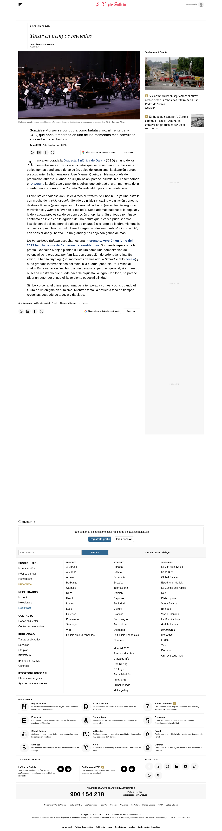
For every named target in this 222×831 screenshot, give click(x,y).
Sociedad (119, 603)
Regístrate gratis (100, 539)
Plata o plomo (169, 598)
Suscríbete (25, 584)
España (118, 582)
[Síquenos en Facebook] (149, 766)
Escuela (166, 650)
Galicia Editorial (172, 805)
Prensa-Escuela (148, 805)
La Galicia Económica (126, 634)
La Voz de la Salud (172, 566)
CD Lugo (119, 669)
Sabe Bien (167, 572)
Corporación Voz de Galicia (55, 805)
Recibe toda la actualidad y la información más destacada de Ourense (178, 747)
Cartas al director (28, 621)
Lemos (70, 603)
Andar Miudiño (122, 674)
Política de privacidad (84, 827)
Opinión (118, 592)
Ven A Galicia (169, 603)
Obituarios (119, 629)
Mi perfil (22, 597)
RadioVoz (103, 805)
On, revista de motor (172, 655)
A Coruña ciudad (42, 303)
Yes (163, 645)
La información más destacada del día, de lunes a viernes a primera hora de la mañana (54, 706)
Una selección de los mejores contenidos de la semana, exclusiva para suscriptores (177, 706)
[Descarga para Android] (68, 769)
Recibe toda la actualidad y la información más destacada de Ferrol (178, 734)
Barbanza (71, 582)
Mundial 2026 (121, 648)
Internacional (121, 587)
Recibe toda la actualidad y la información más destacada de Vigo (117, 747)
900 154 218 (87, 794)
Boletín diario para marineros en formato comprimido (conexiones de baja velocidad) (175, 720)
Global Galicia (169, 577)
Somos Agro (121, 619)
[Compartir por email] (39, 152)
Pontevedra (72, 619)
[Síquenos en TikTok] (195, 766)
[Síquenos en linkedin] (176, 766)
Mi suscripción (26, 568)
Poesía (55, 303)
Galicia (118, 572)
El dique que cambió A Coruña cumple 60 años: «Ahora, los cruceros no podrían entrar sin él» (166, 120)
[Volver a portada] (111, 4)
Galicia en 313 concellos (80, 634)
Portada (118, 566)
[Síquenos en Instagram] (167, 766)
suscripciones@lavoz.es (135, 795)
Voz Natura (135, 805)
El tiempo (119, 640)
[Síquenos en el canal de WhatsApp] (149, 775)
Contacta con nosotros (31, 626)
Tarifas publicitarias (29, 639)
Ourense (71, 614)
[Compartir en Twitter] (52, 152)
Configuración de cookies (149, 827)
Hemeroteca (25, 578)
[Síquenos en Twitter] (158, 766)
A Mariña (71, 572)
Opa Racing (120, 663)
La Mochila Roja (170, 619)
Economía (119, 577)
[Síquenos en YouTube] (185, 766)
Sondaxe (113, 805)
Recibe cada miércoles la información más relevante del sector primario (115, 720)
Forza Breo (120, 679)
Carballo (71, 587)
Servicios (23, 644)
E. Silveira (150, 108)
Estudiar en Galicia (172, 582)
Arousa (70, 577)
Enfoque (166, 608)
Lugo (69, 608)
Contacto (23, 665)
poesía (130, 259)
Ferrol (69, 598)
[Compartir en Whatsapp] (32, 152)
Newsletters (25, 602)
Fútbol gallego (122, 684)
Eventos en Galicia (29, 660)
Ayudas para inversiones (32, 683)
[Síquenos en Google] (158, 775)
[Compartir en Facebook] (46, 152)
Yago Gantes (151, 129)
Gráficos (118, 614)
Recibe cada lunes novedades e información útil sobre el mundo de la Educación (53, 720)
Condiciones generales (125, 827)
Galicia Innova (169, 624)
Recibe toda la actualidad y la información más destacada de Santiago (55, 747)
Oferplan (23, 650)
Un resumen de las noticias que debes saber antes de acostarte (114, 706)
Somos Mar (120, 624)
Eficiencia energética (30, 678)
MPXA (160, 805)
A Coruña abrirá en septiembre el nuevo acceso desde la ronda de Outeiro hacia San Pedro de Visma (171, 100)
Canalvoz (124, 805)
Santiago (71, 624)
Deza (69, 592)
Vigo (69, 629)
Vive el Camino (170, 614)
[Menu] (20, 4)
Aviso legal (67, 827)
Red (163, 592)
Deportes (119, 598)
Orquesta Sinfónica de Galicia (84, 160)
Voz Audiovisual (91, 805)
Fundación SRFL (75, 805)
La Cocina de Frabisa (173, 587)
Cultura (118, 608)
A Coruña (37, 183)
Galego (166, 552)
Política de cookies (104, 827)
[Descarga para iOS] (60, 769)
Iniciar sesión (124, 539)
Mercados (167, 634)
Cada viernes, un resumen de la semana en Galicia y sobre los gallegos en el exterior (54, 734)
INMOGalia (24, 655)
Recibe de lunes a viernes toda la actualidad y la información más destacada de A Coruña (117, 734)
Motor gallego (121, 690)
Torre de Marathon (124, 653)
